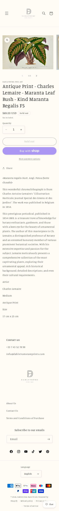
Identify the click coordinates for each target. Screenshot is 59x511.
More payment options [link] (29, 159)
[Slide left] (22, 75)
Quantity (7, 123)
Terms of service (31, 506)
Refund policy (27, 501)
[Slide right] (36, 75)
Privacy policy (42, 501)
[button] (6, 13)
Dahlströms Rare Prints (27, 497)
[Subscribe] (48, 439)
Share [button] (9, 168)
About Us (11, 403)
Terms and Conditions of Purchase (25, 418)
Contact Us (12, 410)
